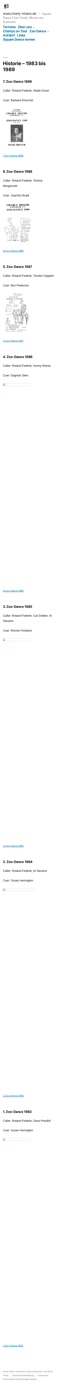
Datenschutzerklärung (23, 1375)
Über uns (25, 27)
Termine (9, 27)
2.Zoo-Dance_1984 (13, 1095)
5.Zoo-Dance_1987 (13, 340)
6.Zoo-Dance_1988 (13, 250)
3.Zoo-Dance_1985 (13, 845)
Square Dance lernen (19, 39)
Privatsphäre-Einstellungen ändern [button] (20, 1379)
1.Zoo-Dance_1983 (13, 1345)
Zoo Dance (37, 31)
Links (21, 35)
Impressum (43, 1375)
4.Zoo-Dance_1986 (13, 590)
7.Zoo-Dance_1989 (13, 155)
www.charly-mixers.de (19, 14)
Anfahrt (9, 35)
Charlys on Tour (15, 31)
